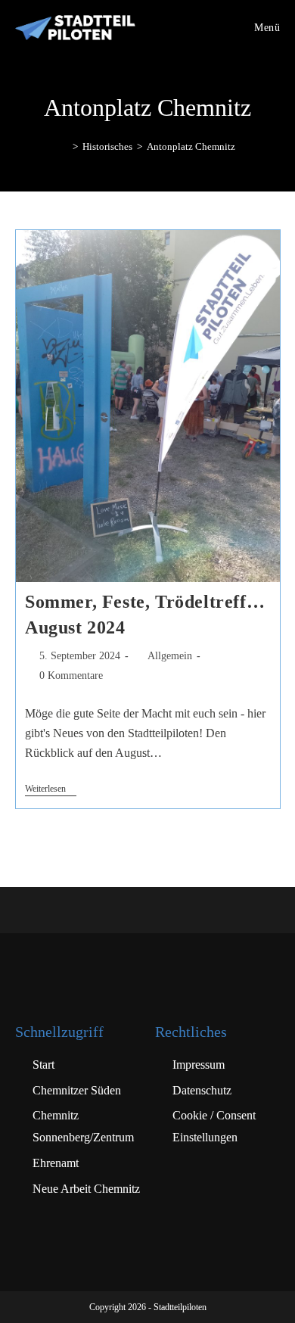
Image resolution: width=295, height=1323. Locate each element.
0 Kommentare (71, 675)
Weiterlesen (50, 788)
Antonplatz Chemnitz (191, 146)
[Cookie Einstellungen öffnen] (27, 1303)
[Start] (64, 146)
